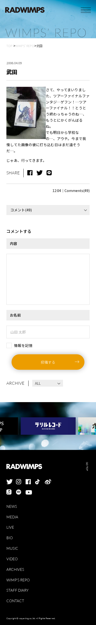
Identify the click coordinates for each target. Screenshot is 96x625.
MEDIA (12, 517)
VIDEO (12, 559)
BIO (9, 537)
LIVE (10, 527)
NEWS (11, 506)
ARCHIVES (15, 569)
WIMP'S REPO (18, 580)
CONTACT (15, 600)
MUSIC (12, 548)
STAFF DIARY (17, 590)
